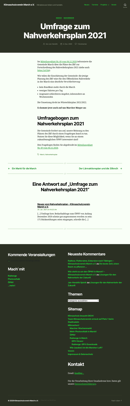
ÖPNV (11, 282)
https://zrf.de (43, 70)
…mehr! (11, 285)
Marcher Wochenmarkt (81, 328)
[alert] (35, 261)
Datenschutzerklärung (85, 384)
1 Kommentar (82, 44)
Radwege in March (78, 338)
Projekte (103, 5)
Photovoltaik (14, 279)
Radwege (12, 276)
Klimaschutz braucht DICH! (81, 316)
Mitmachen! (73, 325)
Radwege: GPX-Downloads (84, 344)
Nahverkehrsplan (51, 154)
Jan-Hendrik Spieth (77, 282)
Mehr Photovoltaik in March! (83, 331)
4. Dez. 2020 (67, 44)
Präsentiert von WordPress (48, 400)
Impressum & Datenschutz (80, 354)
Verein (113, 5)
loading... (79, 373)
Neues (86, 5)
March (59, 18)
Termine (95, 5)
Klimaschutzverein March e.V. (19, 5)
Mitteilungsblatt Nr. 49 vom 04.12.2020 (59, 61)
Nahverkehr (69, 18)
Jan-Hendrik (53, 44)
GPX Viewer (77, 341)
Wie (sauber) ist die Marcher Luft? (86, 347)
